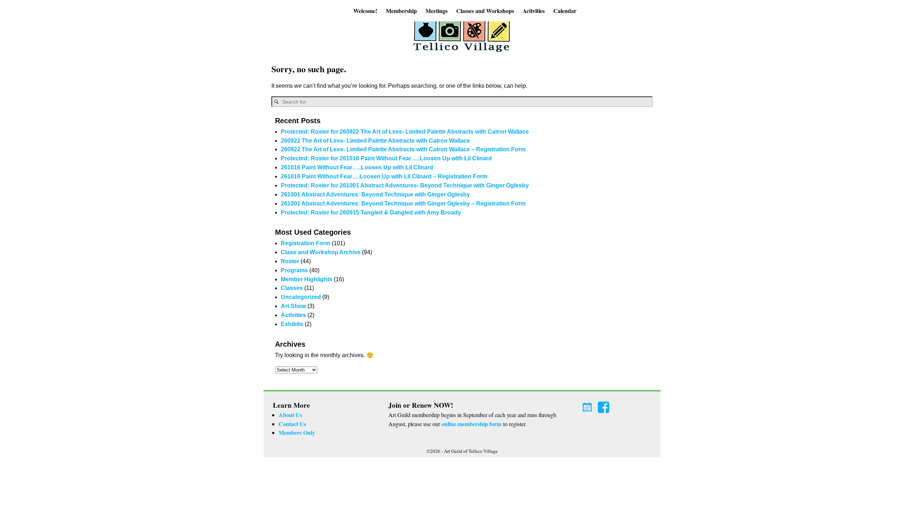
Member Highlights (306, 279)
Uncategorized (301, 297)
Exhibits (292, 324)
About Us (290, 415)
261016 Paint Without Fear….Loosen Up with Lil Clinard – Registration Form (384, 176)
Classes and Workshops (485, 10)
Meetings (437, 10)
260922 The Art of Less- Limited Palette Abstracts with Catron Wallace (375, 141)
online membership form (471, 424)
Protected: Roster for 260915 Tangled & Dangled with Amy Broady (371, 212)
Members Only (297, 432)
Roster (290, 261)
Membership (401, 10)
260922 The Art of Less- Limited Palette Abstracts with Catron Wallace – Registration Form (403, 149)
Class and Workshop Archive (321, 252)
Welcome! (365, 10)
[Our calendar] (588, 405)
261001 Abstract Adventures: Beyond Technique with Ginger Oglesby (375, 194)
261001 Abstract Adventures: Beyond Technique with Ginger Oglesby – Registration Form (403, 203)
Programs (294, 270)
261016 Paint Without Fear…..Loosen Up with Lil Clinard (357, 167)
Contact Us (292, 424)
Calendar (564, 10)
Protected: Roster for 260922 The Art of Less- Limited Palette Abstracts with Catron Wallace (405, 132)
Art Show (293, 306)
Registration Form (305, 243)
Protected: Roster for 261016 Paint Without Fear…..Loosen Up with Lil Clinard (386, 158)
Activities (534, 10)
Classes (292, 288)
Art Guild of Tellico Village (471, 451)
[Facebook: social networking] (604, 405)
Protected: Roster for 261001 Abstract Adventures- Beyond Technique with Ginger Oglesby (405, 185)
